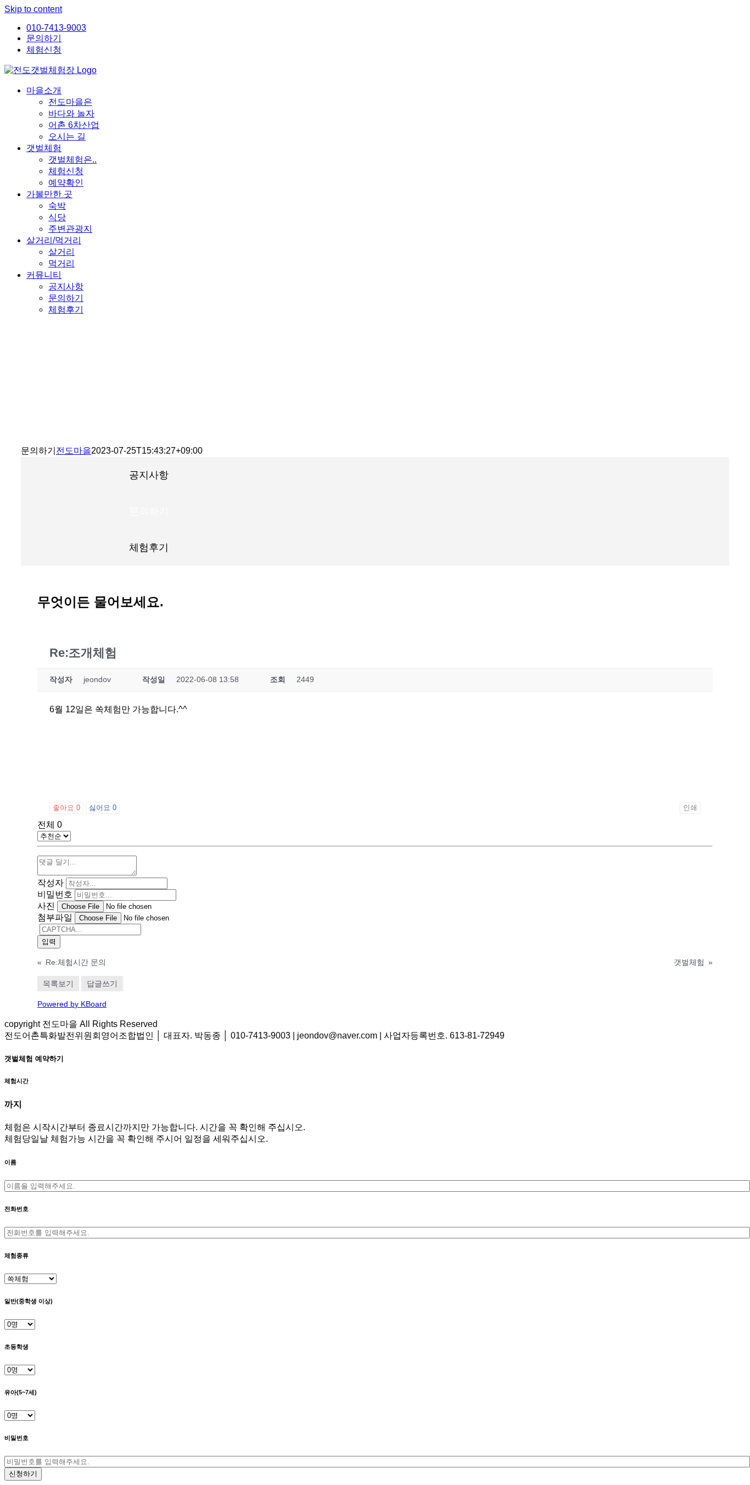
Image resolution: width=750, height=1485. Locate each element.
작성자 (50, 882)
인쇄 (690, 807)
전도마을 (73, 450)
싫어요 (102, 807)
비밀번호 (54, 894)
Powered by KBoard (72, 1004)
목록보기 (58, 983)
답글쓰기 (102, 983)
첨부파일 (54, 917)
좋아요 (66, 807)
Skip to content (33, 9)
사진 (46, 906)
